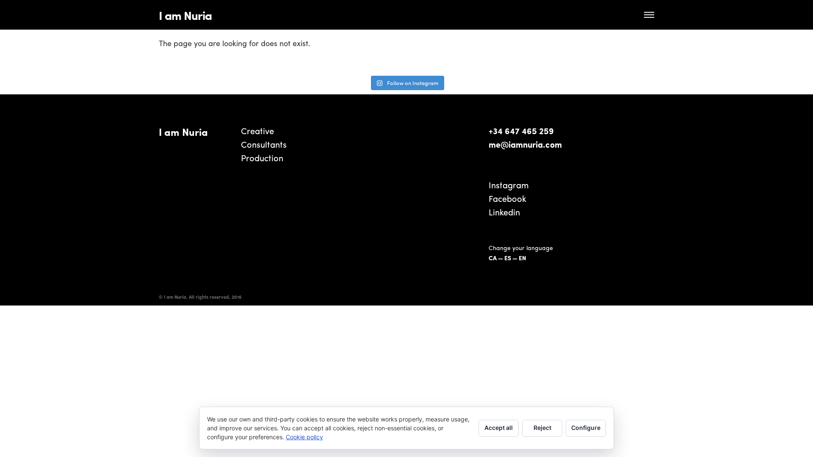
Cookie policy (304, 436)
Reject (542, 427)
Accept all (498, 427)
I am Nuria (185, 14)
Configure (585, 427)
